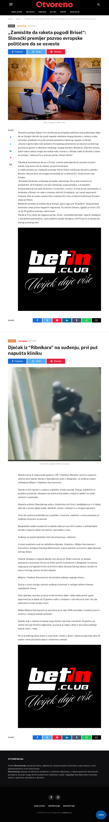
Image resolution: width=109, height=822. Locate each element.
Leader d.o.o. (67, 813)
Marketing (69, 806)
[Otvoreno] (54, 4)
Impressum (54, 806)
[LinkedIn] (10, 151)
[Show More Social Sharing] (68, 51)
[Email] (10, 164)
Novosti (30, 12)
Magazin (74, 12)
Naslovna (17, 12)
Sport (63, 12)
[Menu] (11, 4)
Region (42, 12)
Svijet (53, 12)
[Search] (98, 4)
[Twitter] (10, 144)
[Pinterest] (10, 157)
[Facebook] (10, 137)
